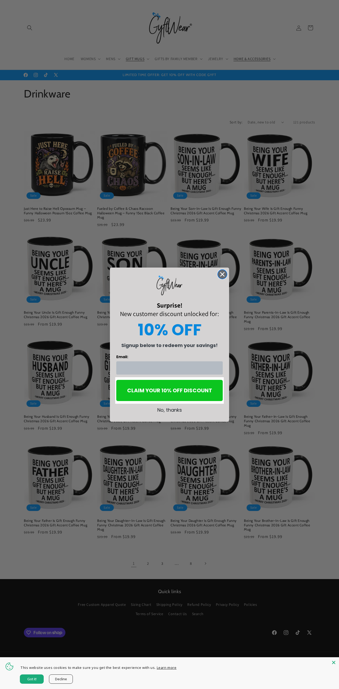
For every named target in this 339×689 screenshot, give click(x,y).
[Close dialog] (222, 274)
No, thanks (169, 410)
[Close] (333, 662)
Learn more (167, 667)
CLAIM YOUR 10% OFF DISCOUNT (169, 390)
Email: (122, 356)
